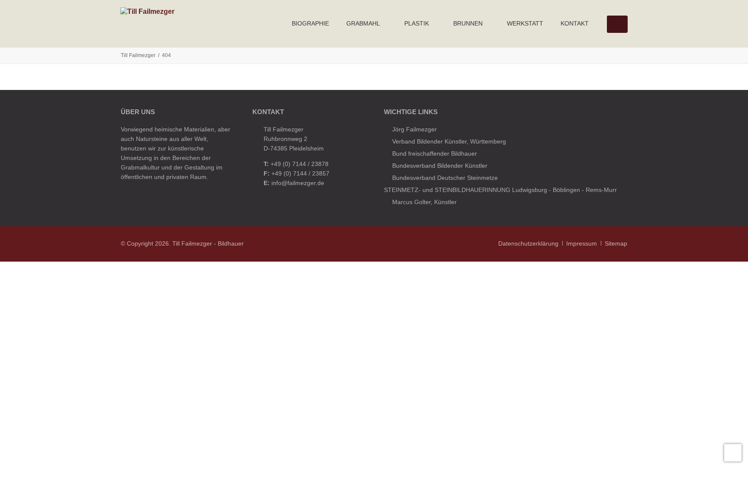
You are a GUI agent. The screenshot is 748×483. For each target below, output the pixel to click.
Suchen (617, 24)
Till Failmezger (138, 55)
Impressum (581, 243)
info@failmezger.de (297, 182)
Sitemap (616, 243)
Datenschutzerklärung (528, 243)
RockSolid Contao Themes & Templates (299, 243)
